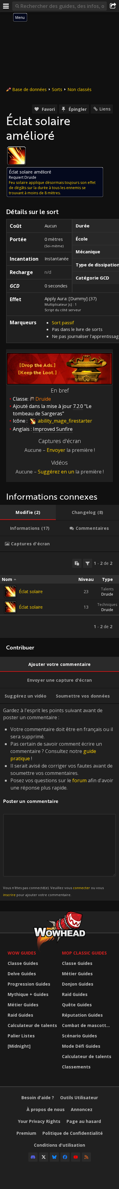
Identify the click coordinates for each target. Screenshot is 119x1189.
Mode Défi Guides (81, 1046)
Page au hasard (84, 1121)
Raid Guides (20, 1015)
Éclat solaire (31, 591)
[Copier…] (76, 563)
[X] (43, 1157)
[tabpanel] (59, 595)
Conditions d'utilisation (59, 1145)
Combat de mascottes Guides (87, 1025)
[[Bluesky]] (54, 1157)
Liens (104, 109)
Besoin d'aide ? (37, 1097)
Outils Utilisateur (79, 1097)
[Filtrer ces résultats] (87, 563)
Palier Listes (21, 1036)
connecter (81, 887)
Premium (26, 1133)
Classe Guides (23, 963)
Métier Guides (23, 1005)
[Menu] (6, 6)
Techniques (107, 604)
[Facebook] (65, 1157)
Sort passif (63, 322)
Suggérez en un (56, 471)
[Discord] (33, 1157)
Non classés (79, 89)
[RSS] (86, 1157)
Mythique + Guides (28, 994)
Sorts (57, 89)
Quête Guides (77, 1005)
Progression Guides (29, 984)
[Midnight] (19, 1046)
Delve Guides (22, 973)
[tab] (28, 512)
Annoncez (81, 1109)
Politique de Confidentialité (72, 1133)
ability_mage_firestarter (64, 420)
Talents (107, 589)
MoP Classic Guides (84, 953)
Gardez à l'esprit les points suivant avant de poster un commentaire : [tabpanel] (58, 802)
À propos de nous (46, 1109)
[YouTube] (75, 1157)
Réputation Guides (82, 1015)
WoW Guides (22, 953)
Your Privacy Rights (39, 1121)
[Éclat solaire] (10, 591)
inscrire (9, 894)
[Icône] (16, 155)
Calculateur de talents (32, 1025)
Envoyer (56, 450)
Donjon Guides (77, 984)
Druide (107, 594)
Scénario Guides (79, 1036)
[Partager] (113, 6)
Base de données (29, 89)
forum (79, 780)
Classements (76, 1067)
